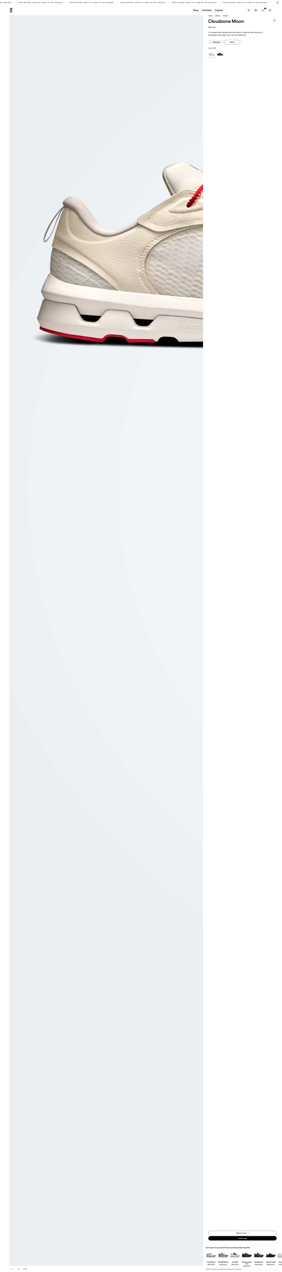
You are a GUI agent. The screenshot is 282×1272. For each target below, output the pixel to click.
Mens (218, 16)
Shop (210, 16)
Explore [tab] (219, 10)
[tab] (248, 10)
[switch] (277, 2)
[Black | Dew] (220, 53)
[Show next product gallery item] (18, 1269)
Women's (216, 42)
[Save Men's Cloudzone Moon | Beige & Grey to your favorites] (274, 20)
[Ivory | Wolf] (211, 53)
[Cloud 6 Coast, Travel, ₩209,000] (270, 1254)
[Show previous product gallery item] (12, 1269)
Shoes (225, 16)
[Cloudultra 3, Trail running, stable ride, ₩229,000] (211, 1254)
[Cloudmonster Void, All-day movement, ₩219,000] (246, 1254)
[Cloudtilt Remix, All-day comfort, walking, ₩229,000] (223, 1254)
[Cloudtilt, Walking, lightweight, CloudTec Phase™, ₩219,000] (234, 1254)
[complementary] (141, 2)
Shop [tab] (196, 10)
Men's (232, 42)
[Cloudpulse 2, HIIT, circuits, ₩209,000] (258, 1254)
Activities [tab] (207, 10)
